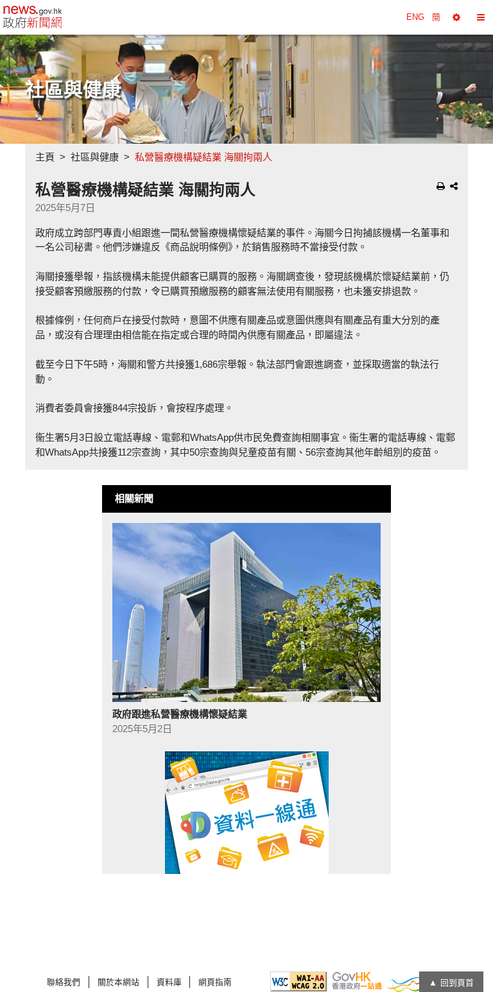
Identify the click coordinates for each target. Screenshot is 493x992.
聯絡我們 (63, 982)
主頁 (45, 156)
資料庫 (169, 982)
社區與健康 (95, 156)
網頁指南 (215, 982)
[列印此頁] (441, 186)
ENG (415, 17)
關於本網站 (118, 982)
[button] (456, 17)
